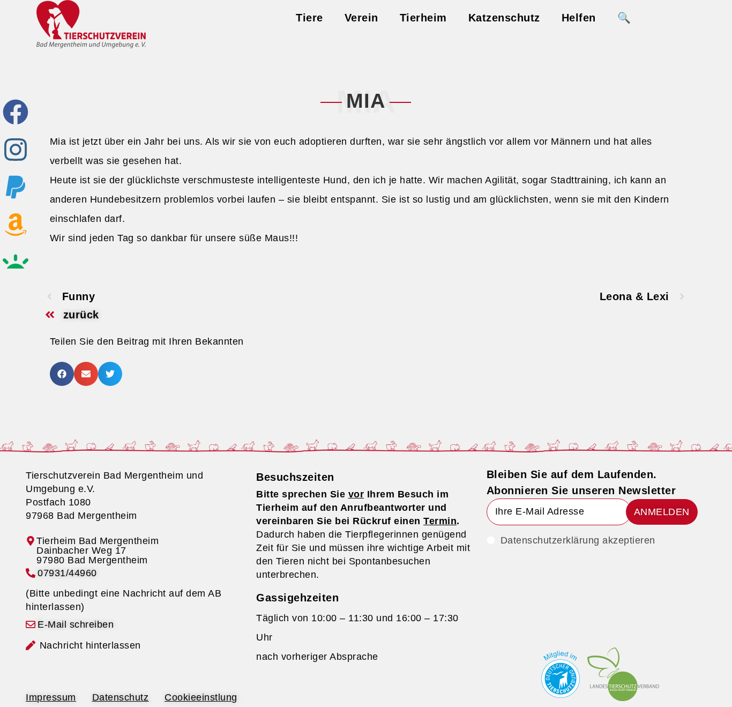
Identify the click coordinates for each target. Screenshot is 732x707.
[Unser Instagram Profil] (15, 149)
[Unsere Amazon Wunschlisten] (15, 224)
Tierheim (423, 18)
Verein (361, 18)
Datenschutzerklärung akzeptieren (578, 540)
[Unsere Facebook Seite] (15, 112)
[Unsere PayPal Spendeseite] (15, 187)
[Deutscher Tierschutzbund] (560, 674)
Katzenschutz (504, 18)
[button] (62, 374)
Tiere (309, 18)
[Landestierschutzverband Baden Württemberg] (623, 674)
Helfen (579, 18)
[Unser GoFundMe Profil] (15, 262)
